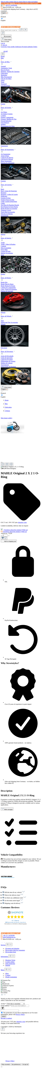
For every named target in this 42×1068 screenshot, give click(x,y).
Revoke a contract (6, 1018)
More (2, 970)
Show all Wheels (6, 316)
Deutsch (3, 17)
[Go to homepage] (11, 27)
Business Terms (10, 960)
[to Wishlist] (4, 538)
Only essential (6, 1064)
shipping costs (22, 522)
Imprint (8, 965)
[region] (21, 443)
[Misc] (16, 102)
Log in (3, 43)
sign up (4, 45)
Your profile (11, 47)
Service (3, 945)
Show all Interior (6, 238)
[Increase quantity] (8, 535)
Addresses (18, 47)
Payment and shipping (12, 948)
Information (4, 956)
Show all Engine (6, 107)
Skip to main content (7, 1)
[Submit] (2, 1008)
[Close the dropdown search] (25, 29)
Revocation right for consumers (15, 950)
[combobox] (10, 30)
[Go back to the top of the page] (3, 1029)
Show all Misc (5, 62)
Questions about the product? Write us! (15, 530)
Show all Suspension (7, 149)
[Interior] (16, 272)
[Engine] (16, 144)
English (3, 20)
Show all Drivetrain (7, 351)
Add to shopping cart (10, 541)
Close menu (7, 39)
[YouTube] (6, 942)
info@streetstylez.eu (9, 937)
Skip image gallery (6, 418)
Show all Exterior (6, 185)
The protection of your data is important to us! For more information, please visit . (19, 1013)
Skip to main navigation (30, 1)
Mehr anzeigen (8, 809)
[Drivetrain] (16, 384)
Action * (4, 1004)
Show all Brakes (6, 278)
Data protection (10, 963)
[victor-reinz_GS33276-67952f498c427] (12, 426)
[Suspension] (16, 179)
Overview (4, 47)
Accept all (25, 1064)
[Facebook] (1, 942)
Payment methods (27, 47)
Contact (8, 975)
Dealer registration (11, 977)
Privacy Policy (20, 1014)
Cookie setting (10, 962)
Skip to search (18, 1)
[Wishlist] (2, 49)
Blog (7, 973)
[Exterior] (16, 232)
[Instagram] (3, 942)
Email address (6, 1006)
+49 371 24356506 (11, 5)
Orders (35, 47)
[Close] (1, 462)
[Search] (21, 29)
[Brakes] (16, 311)
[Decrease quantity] (1, 535)
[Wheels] (15, 346)
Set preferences (16, 1064)
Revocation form (11, 952)
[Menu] (3, 54)
